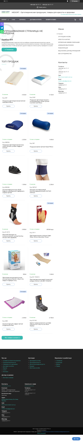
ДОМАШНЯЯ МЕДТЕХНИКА (66, 45)
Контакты (22, 19)
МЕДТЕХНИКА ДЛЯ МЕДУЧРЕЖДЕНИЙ (69, 51)
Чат (77, 438)
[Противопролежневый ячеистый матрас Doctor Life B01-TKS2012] (41, 259)
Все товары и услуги (11, 337)
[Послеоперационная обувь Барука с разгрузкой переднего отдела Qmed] (14, 169)
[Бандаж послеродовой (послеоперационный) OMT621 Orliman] (41, 169)
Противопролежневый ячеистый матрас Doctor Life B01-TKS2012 (41, 280)
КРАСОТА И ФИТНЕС (64, 39)
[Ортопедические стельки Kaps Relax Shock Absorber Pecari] (41, 214)
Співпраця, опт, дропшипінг (10, 364)
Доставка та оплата (8, 366)
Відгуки (5, 368)
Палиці (58, 366)
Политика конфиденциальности (62, 431)
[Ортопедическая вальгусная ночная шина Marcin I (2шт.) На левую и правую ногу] (14, 259)
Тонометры (10, 49)
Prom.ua (49, 428)
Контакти (5, 371)
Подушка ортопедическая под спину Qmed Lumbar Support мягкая (13, 146)
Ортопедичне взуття (35, 362)
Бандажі (32, 366)
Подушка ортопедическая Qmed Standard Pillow (13, 101)
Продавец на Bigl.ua (41, 430)
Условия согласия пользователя (12, 360)
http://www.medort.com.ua (65, 77)
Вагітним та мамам (8, 377)
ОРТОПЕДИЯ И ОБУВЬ (64, 36)
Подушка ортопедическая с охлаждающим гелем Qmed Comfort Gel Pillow (39, 101)
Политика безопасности (9, 362)
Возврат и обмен (51, 19)
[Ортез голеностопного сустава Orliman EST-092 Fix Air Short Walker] (41, 303)
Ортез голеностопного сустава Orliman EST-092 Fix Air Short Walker (40, 324)
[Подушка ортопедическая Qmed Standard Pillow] (14, 80)
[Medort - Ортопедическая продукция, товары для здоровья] (6, 12)
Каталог (4, 19)
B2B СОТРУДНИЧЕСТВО (65, 53)
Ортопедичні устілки (35, 360)
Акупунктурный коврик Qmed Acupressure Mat (12, 324)
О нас (13, 19)
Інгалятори (59, 362)
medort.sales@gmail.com (64, 81)
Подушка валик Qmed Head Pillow (41, 147)
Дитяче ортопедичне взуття (37, 364)
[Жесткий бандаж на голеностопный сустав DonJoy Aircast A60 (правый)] (14, 214)
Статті (4, 369)
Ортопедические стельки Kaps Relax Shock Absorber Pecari (40, 236)
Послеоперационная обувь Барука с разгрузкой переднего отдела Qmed (13, 191)
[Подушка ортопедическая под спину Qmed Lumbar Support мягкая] (14, 125)
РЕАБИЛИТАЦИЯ (63, 48)
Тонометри (59, 360)
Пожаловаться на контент (48, 431)
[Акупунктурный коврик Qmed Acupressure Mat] (14, 303)
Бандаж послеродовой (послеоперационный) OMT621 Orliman (40, 191)
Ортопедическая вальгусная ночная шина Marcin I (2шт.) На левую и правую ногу (13, 279)
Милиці (58, 364)
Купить (8, 106)
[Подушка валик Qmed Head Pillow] (41, 125)
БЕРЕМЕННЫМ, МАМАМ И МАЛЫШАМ (69, 42)
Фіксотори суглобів (35, 368)
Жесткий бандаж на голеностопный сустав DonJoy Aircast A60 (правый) (12, 236)
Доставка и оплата (36, 19)
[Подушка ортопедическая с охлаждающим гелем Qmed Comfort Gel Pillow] (41, 80)
